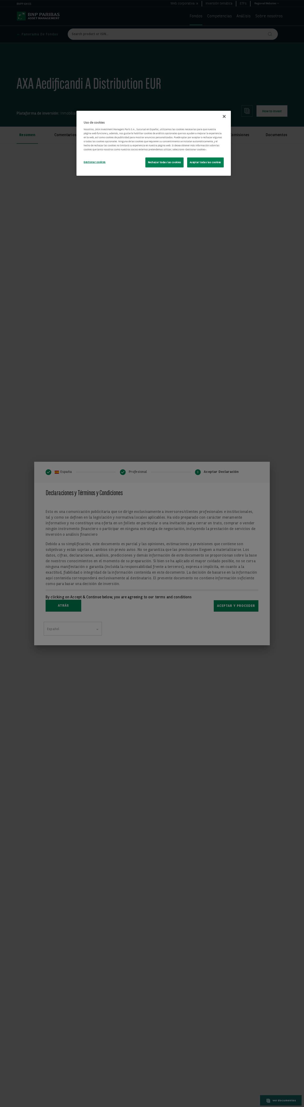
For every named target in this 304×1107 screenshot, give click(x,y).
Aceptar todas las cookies (205, 162)
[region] (153, 143)
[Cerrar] (224, 116)
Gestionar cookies (95, 162)
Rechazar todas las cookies (164, 162)
